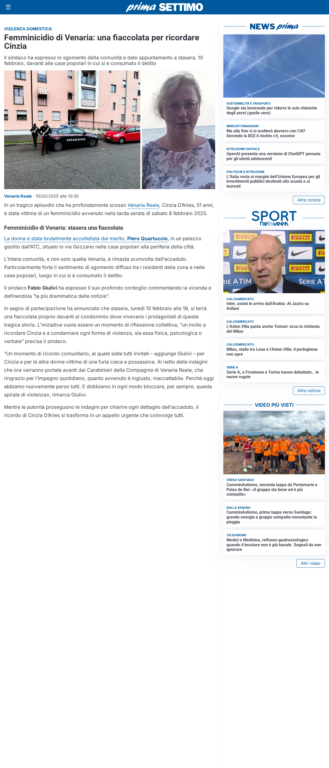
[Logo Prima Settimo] (164, 7)
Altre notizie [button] (309, 199)
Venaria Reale (143, 205)
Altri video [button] (311, 563)
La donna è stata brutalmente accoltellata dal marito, (86, 238)
